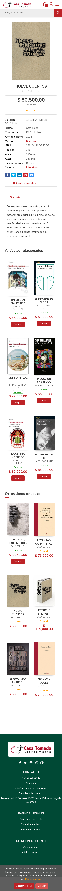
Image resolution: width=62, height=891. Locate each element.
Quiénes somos (31, 847)
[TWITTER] (25, 762)
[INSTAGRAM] (31, 762)
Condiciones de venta (31, 819)
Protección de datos (31, 824)
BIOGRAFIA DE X (44, 456)
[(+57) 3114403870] (36, 762)
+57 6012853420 (31, 778)
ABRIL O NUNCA (18, 378)
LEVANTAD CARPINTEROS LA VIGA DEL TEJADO (44, 542)
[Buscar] (58, 13)
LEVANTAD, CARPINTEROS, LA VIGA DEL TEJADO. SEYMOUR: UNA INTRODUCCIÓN (18, 541)
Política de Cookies (31, 829)
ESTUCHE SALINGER (44, 612)
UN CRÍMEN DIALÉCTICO (17, 301)
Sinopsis (15, 197)
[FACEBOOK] (19, 762)
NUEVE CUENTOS (18, 612)
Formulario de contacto (31, 793)
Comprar (18, 324)
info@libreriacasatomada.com (31, 788)
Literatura (32, 167)
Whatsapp (31, 783)
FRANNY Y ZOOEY (44, 681)
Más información (33, 879)
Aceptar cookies (24, 886)
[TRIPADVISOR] (42, 762)
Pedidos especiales (31, 852)
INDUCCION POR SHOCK (44, 380)
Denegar (42, 886)
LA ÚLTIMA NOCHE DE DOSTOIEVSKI (17, 455)
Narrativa (31, 141)
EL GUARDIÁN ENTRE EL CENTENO (18, 680)
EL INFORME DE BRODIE (44, 300)
